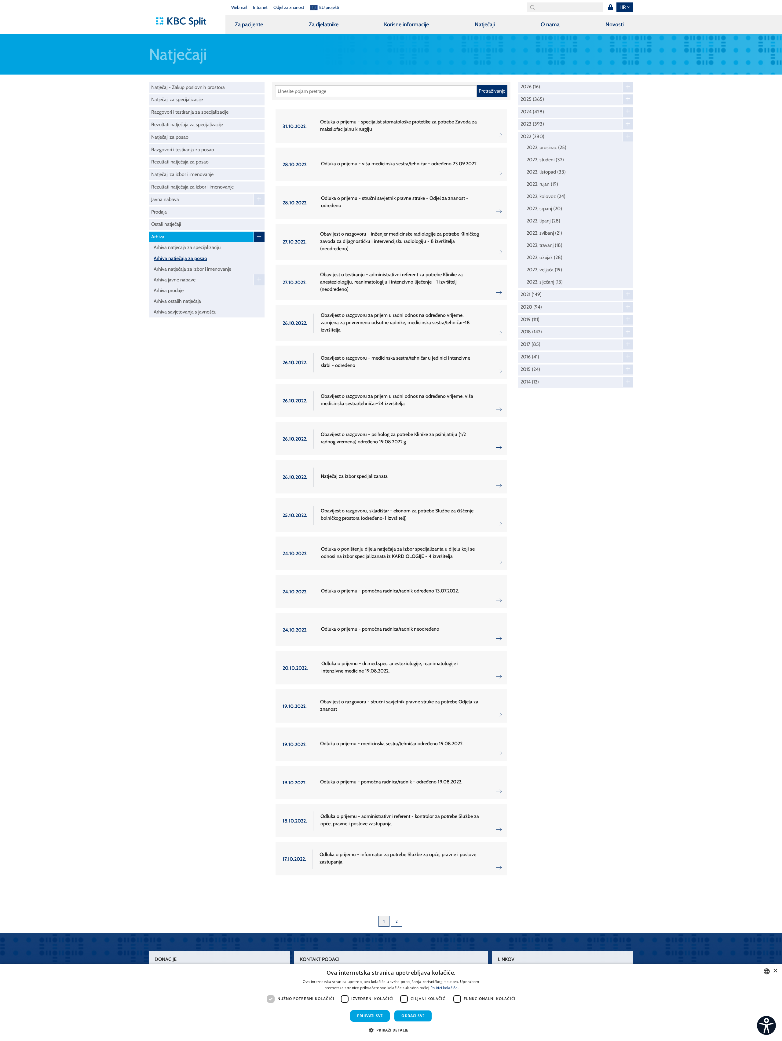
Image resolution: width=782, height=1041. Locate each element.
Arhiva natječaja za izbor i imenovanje (192, 269)
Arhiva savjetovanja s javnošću (185, 312)
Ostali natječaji (166, 224)
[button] (391, 1030)
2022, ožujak (544, 257)
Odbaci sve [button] (413, 1015)
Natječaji (485, 24)
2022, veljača (544, 270)
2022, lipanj (543, 221)
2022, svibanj (544, 233)
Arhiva (157, 237)
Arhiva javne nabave (175, 280)
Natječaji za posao (169, 137)
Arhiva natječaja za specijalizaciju (187, 247)
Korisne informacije (406, 24)
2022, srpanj (544, 208)
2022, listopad (546, 172)
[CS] (766, 1025)
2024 (532, 111)
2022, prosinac (546, 147)
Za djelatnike (323, 24)
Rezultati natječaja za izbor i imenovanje (192, 187)
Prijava (610, 7)
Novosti (614, 24)
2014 (530, 381)
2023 (532, 124)
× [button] (775, 971)
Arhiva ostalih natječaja (177, 301)
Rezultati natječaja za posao (180, 162)
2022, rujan (542, 184)
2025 (532, 99)
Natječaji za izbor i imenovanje (182, 174)
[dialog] (391, 1002)
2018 (531, 331)
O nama (550, 24)
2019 (530, 319)
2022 (532, 136)
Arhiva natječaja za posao (180, 258)
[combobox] (767, 971)
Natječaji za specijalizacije (177, 99)
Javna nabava (165, 199)
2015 (530, 369)
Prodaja (159, 212)
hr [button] (622, 7)
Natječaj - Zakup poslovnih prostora (188, 87)
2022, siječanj (545, 282)
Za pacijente (249, 24)
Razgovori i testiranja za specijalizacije (189, 112)
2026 (530, 86)
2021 (531, 294)
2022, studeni (545, 160)
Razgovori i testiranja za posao (182, 149)
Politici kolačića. (444, 987)
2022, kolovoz (546, 196)
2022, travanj (544, 245)
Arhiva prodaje (169, 290)
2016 (530, 356)
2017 (530, 344)
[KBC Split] (184, 22)
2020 (531, 307)
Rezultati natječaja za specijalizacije (187, 124)
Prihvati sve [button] (370, 1015)
